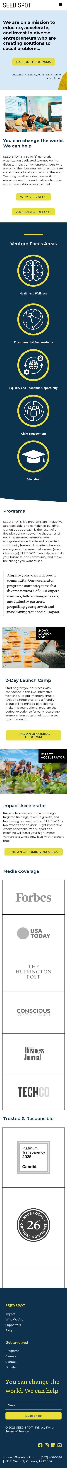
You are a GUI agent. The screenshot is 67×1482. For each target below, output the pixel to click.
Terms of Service (17, 1431)
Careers (10, 1356)
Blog (8, 1330)
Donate (10, 1367)
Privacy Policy (45, 1427)
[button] (33, 1415)
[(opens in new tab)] (33, 1225)
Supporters (13, 1325)
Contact (11, 1362)
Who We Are (14, 1319)
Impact (10, 1314)
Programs (12, 1351)
